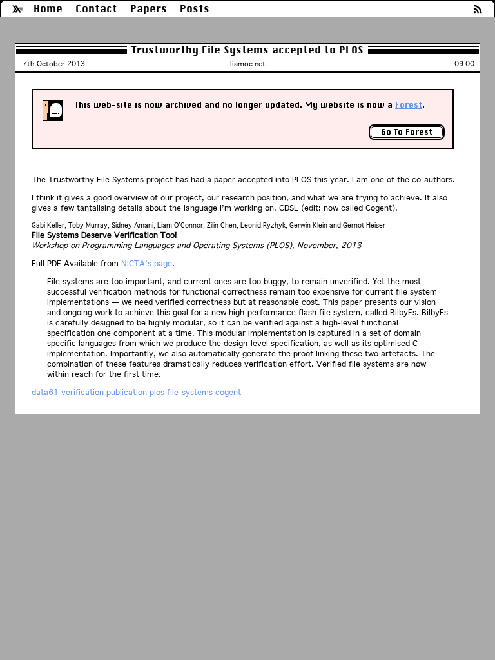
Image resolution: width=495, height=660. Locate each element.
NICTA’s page (146, 263)
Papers (148, 9)
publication (126, 392)
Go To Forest (406, 132)
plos (157, 392)
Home (48, 9)
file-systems (190, 392)
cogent (228, 392)
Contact (96, 9)
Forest (408, 105)
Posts (194, 9)
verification (82, 392)
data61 (45, 392)
